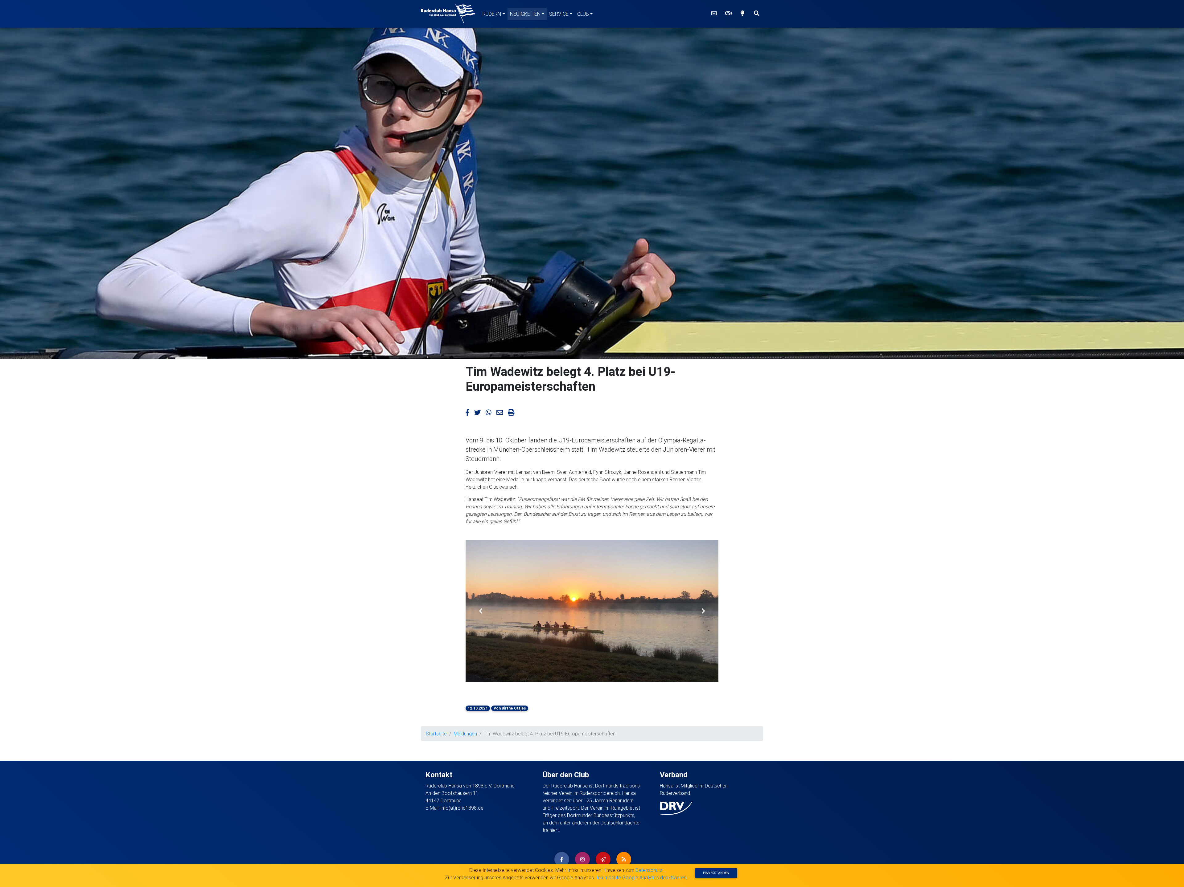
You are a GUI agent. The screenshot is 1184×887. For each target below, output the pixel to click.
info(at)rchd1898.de (462, 808)
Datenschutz (648, 870)
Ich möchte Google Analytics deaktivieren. (642, 877)
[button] (480, 611)
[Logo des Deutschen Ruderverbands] (676, 808)
